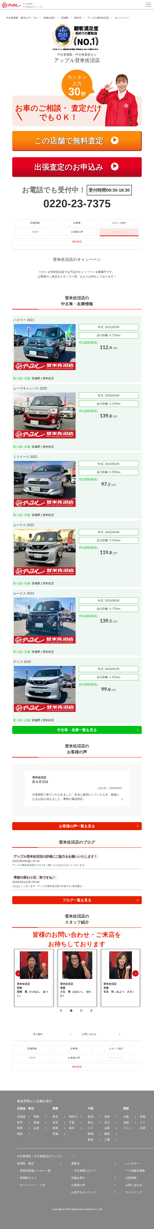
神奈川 (73, 1116)
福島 (20, 1133)
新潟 (90, 1116)
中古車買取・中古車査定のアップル (39, 1156)
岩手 (20, 1122)
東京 (55, 1116)
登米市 (77, 17)
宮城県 (64, 17)
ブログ (34, 231)
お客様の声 (77, 231)
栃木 (72, 1128)
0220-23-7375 (77, 203)
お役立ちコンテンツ (83, 1192)
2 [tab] (71, 1010)
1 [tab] (61, 1010)
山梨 (107, 1128)
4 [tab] (91, 1010)
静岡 (90, 1133)
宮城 (36, 1122)
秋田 (20, 1128)
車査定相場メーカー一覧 (35, 1170)
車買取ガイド (28, 1177)
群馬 (55, 1128)
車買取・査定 (25, 1163)
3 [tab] (81, 1010)
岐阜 (90, 1139)
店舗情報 (35, 222)
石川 (107, 1122)
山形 (36, 1128)
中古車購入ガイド (85, 1170)
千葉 (72, 1122)
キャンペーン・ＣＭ (32, 1185)
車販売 (75, 1163)
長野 (107, 1116)
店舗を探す (49, 17)
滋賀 (126, 1122)
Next (135, 973)
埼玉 (55, 1122)
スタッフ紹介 (119, 222)
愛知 (107, 1133)
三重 (107, 1139)
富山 (90, 1122)
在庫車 (77, 222)
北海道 (21, 1116)
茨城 (55, 1133)
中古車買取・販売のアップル (21, 17)
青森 (36, 1116)
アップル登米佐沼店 (98, 17)
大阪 (126, 1116)
